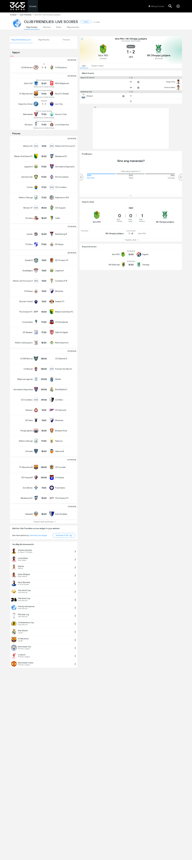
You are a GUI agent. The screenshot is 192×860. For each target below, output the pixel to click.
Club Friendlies (25, 15)
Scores (32, 6)
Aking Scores (157, 6)
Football (13, 15)
